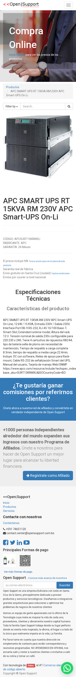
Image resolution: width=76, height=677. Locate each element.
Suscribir (64, 585)
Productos (12, 87)
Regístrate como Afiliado (49, 475)
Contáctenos (11, 523)
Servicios (9, 510)
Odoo (31, 665)
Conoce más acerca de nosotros (47, 578)
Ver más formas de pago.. (18, 571)
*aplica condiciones (60, 273)
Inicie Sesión (17, 54)
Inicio (6, 502)
